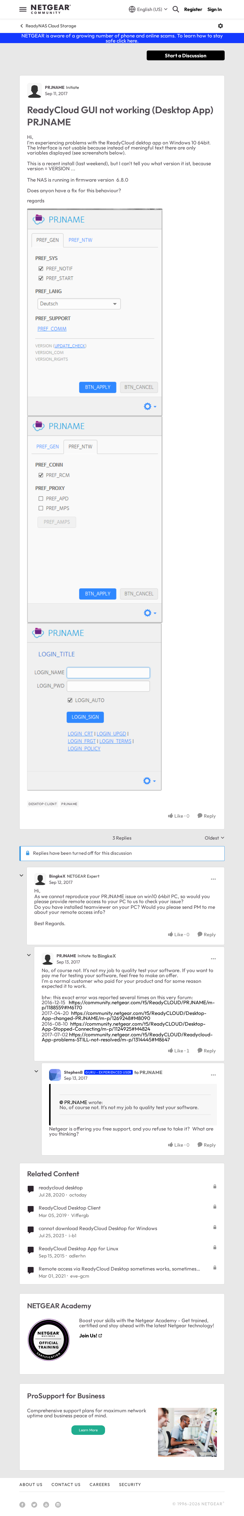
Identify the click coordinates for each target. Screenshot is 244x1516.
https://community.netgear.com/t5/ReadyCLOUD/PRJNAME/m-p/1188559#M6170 (128, 1004)
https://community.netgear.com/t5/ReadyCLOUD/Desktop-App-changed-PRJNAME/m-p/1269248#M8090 (124, 1015)
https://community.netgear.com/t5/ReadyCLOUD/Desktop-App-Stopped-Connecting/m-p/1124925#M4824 (124, 1026)
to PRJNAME (148, 1072)
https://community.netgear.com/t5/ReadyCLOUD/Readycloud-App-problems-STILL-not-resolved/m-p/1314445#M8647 (127, 1037)
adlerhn (77, 1255)
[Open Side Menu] (22, 9)
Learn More (88, 1430)
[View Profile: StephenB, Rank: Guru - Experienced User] (55, 1075)
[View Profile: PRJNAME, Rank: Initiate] (34, 90)
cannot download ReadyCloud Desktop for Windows (98, 1228)
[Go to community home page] (51, 9)
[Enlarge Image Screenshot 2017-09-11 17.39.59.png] (94, 707)
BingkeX (57, 876)
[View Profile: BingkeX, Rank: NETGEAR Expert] (40, 879)
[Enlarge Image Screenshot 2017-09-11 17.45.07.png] (94, 519)
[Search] (175, 9)
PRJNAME (55, 87)
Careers (100, 1484)
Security (130, 1484)
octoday (78, 1194)
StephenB (73, 1072)
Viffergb (80, 1215)
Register (193, 9)
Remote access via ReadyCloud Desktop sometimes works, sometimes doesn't (117, 1268)
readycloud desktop (61, 1187)
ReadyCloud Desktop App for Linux (78, 1248)
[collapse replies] (21, 875)
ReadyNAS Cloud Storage (51, 26)
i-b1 (72, 1235)
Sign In (214, 9)
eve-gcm (79, 1275)
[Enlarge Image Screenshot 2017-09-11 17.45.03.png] (94, 312)
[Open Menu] (220, 26)
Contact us (66, 1484)
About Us (31, 1484)
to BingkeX (104, 955)
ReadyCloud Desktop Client (70, 1208)
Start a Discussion (186, 55)
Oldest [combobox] (215, 837)
